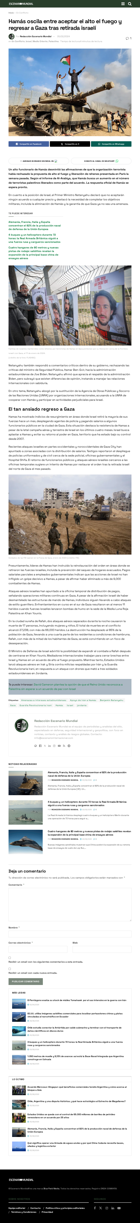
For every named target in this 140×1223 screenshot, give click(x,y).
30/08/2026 (87, 780)
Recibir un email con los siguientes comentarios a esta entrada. (46, 961)
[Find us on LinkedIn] (112, 1208)
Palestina (54, 41)
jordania (82, 705)
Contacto (35, 1208)
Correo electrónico (21, 942)
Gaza (13, 705)
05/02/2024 (63, 36)
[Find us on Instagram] (107, 1208)
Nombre (14, 927)
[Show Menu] (123, 3)
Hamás (59, 705)
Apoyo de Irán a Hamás (83, 700)
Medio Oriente (40, 41)
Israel (29, 41)
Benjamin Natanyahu (111, 700)
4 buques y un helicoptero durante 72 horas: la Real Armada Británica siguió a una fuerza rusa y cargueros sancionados (34, 238)
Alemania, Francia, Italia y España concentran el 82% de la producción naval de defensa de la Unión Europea (35, 225)
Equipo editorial (17, 1208)
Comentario (17, 884)
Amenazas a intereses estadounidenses (43, 700)
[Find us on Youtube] (119, 1208)
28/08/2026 (34, 1021)
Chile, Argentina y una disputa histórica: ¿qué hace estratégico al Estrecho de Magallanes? (76, 1101)
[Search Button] (129, 3)
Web (75, 942)
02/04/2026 (34, 1005)
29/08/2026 (87, 809)
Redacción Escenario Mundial (35, 36)
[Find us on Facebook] (95, 1208)
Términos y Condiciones (23, 1212)
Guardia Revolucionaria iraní (36, 705)
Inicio (11, 12)
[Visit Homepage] (21, 3)
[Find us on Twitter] (100, 1208)
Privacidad (47, 1212)
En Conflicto (22, 12)
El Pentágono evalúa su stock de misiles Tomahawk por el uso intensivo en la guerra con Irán (76, 1000)
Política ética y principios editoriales (65, 1208)
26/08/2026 (34, 1035)
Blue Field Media (51, 1188)
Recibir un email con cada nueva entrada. (33, 972)
